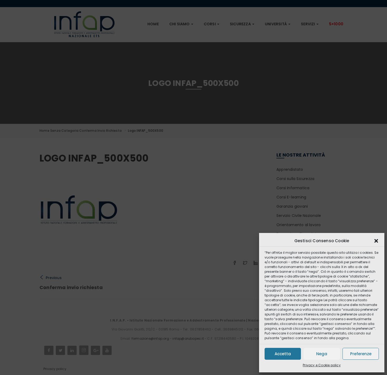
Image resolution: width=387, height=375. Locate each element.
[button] (376, 240)
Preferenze (360, 354)
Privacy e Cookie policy (322, 365)
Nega (321, 354)
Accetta (283, 354)
